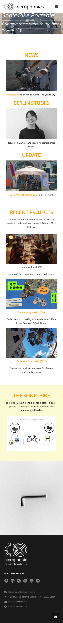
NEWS (32, 55)
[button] (31, 23)
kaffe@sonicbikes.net (17, 602)
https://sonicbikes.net (17, 606)
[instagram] (13, 581)
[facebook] (6, 581)
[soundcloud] (38, 581)
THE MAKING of (22, 195)
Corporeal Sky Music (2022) (31, 361)
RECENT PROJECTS (31, 212)
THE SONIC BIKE (31, 395)
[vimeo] (25, 581)
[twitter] (19, 581)
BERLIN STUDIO (31, 103)
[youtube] (31, 581)
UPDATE (31, 155)
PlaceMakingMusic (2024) (31, 312)
